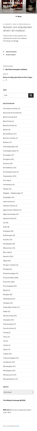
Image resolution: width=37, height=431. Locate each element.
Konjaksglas (7, 244)
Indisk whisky (8, 202)
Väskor (5, 349)
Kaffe (5, 227)
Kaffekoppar (7, 235)
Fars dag (6, 180)
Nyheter (6, 256)
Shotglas (6, 303)
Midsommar (7, 248)
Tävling (5, 333)
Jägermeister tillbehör (11, 210)
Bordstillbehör (8, 134)
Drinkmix (6, 163)
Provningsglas (8, 286)
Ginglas (6, 189)
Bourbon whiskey (9, 138)
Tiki (4, 341)
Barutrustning (8, 117)
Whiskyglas (7, 371)
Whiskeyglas (7, 366)
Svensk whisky (8, 328)
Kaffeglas (6, 231)
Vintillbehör (7, 362)
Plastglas (6, 269)
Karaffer (6, 240)
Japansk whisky (8, 218)
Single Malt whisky (10, 307)
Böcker (5, 130)
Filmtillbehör (7, 185)
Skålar (5, 311)
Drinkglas (6, 159)
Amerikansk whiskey (10, 108)
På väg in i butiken (9, 265)
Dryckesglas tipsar (10, 172)
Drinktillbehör (8, 168)
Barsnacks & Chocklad (11, 113)
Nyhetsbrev (11, 55)
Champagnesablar (9, 151)
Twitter (5, 345)
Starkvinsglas (8, 324)
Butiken (6, 142)
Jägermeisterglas (9, 214)
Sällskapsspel (8, 299)
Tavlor (5, 337)
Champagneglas (9, 147)
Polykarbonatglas (9, 273)
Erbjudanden (11, 52)
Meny (20, 16)
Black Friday (7, 121)
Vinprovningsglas (9, 358)
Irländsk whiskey (9, 206)
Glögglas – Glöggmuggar (12, 193)
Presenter (6, 282)
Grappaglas (7, 197)
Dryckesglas (25, 24)
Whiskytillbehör (9, 379)
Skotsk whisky (8, 316)
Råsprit (5, 290)
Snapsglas (7, 320)
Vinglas (6, 354)
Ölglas (5, 261)
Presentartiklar (8, 278)
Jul (4, 223)
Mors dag (6, 252)
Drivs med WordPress (10, 426)
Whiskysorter (8, 375)
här (17, 41)
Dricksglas (7, 155)
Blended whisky (8, 125)
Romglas (6, 294)
